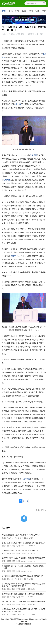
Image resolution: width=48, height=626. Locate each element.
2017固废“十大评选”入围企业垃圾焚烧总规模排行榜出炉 (23, 601)
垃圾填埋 (6, 180)
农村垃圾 (26, 479)
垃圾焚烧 (17, 104)
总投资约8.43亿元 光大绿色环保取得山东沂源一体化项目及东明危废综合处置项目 (24, 610)
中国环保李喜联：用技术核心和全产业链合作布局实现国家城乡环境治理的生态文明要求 (23, 585)
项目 (31, 11)
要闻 (4, 11)
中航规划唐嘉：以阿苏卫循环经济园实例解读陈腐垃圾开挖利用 (23, 567)
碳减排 (13, 256)
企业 (17, 11)
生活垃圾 (33, 155)
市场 (11, 11)
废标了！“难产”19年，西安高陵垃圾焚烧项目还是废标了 (23, 558)
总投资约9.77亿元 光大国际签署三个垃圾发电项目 (21, 535)
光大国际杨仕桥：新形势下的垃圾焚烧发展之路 (20, 550)
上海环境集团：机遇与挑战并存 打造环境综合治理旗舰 (23, 594)
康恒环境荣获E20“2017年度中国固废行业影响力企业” (22, 576)
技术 (37, 11)
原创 (44, 11)
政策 (24, 11)
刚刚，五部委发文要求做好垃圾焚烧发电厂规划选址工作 (23, 543)
